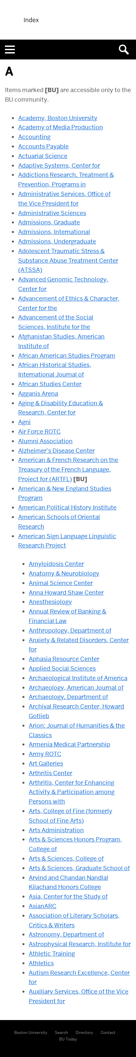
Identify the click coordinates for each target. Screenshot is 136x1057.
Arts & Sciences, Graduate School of (79, 868)
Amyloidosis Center (56, 564)
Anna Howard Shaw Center (66, 592)
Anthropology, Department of (70, 630)
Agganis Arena (38, 393)
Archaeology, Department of (68, 697)
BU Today (68, 1039)
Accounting (34, 137)
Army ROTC (45, 754)
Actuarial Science (42, 156)
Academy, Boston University (57, 118)
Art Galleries (46, 763)
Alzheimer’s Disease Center (56, 450)
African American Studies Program (66, 355)
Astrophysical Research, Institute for (80, 944)
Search (61, 1032)
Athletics (41, 963)
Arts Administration (56, 830)
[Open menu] (10, 49)
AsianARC (42, 906)
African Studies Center (50, 384)
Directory (84, 1032)
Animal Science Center (61, 583)
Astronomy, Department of (66, 934)
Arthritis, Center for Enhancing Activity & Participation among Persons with (72, 792)
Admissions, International (54, 232)
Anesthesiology (50, 602)
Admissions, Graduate (49, 222)
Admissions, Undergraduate (57, 241)
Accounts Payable (43, 146)
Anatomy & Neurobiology (64, 573)
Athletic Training (52, 953)
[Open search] (126, 49)
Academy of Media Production (60, 127)
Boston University (30, 1032)
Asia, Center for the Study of (68, 896)
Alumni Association (45, 441)
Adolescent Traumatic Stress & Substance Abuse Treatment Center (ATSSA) (68, 260)
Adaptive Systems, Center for (59, 165)
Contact (108, 1032)
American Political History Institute (67, 507)
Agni (24, 422)
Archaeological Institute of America (78, 678)
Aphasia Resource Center (64, 659)
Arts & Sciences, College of (66, 858)
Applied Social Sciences (62, 668)
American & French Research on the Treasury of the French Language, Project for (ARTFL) (68, 469)
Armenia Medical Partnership (69, 744)
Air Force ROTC (39, 431)
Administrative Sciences (52, 213)
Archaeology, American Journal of (76, 687)
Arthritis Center (50, 773)
